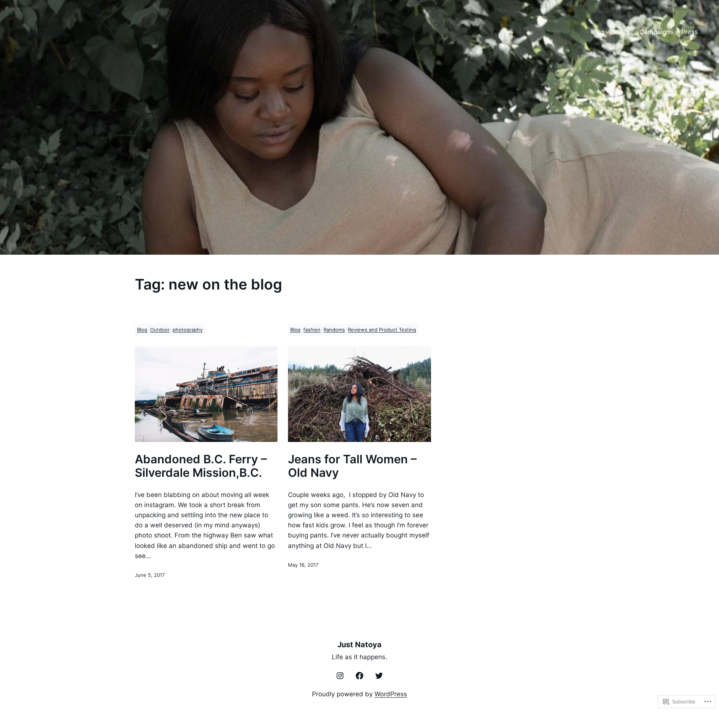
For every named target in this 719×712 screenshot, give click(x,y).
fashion (312, 330)
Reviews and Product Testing (382, 330)
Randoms (334, 330)
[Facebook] (359, 675)
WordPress (390, 694)
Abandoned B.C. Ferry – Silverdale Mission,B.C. (201, 465)
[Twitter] (378, 675)
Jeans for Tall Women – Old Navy (352, 465)
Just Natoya (42, 32)
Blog (142, 330)
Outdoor (160, 330)
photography (188, 330)
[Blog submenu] (607, 32)
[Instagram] (340, 675)
